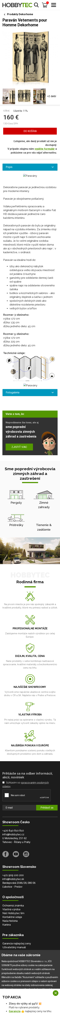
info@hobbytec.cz (13, 834)
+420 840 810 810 (13, 830)
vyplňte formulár (45, 148)
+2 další (51, 96)
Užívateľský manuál (14, 947)
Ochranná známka (13, 905)
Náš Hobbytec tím (13, 913)
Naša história (10, 920)
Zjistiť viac (19, 447)
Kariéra (6, 924)
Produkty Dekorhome (20, 14)
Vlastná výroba (11, 909)
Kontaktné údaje (12, 917)
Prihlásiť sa (46, 807)
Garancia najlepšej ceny (16, 943)
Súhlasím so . (25, 784)
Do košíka (30, 131)
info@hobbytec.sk (13, 879)
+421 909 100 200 (13, 875)
